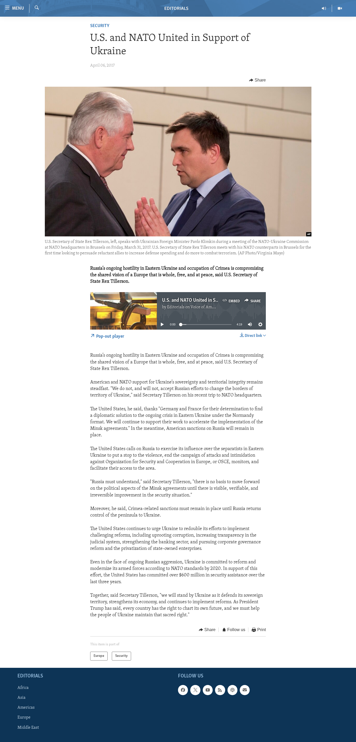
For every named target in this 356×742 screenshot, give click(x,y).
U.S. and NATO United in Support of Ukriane (207, 300)
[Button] (257, 80)
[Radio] (324, 8)
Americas (26, 708)
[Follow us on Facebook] (183, 690)
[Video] (340, 8)
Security (99, 26)
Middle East (28, 728)
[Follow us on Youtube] (208, 690)
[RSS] (220, 690)
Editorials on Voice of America (194, 307)
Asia (21, 698)
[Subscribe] (245, 690)
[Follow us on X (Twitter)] (195, 690)
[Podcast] (232, 690)
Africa (23, 688)
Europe (23, 717)
